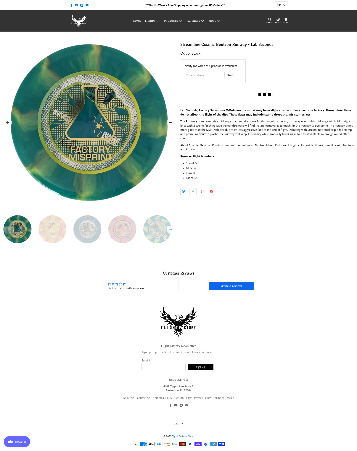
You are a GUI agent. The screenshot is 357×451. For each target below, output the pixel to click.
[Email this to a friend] (211, 191)
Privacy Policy (202, 398)
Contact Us (143, 398)
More (212, 20)
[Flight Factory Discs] (79, 21)
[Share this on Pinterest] (202, 191)
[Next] (171, 123)
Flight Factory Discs (182, 436)
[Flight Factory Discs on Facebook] (71, 5)
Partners (193, 20)
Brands (150, 20)
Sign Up (200, 367)
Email (145, 360)
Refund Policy (183, 398)
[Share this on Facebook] (193, 191)
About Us (128, 398)
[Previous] (8, 123)
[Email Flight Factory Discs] (87, 5)
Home (137, 20)
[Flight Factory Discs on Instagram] (81, 5)
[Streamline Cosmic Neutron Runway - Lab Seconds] (89, 122)
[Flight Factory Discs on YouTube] (76, 5)
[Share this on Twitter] (183, 191)
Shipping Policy (162, 398)
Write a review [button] (231, 286)
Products (171, 20)
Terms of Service (223, 398)
